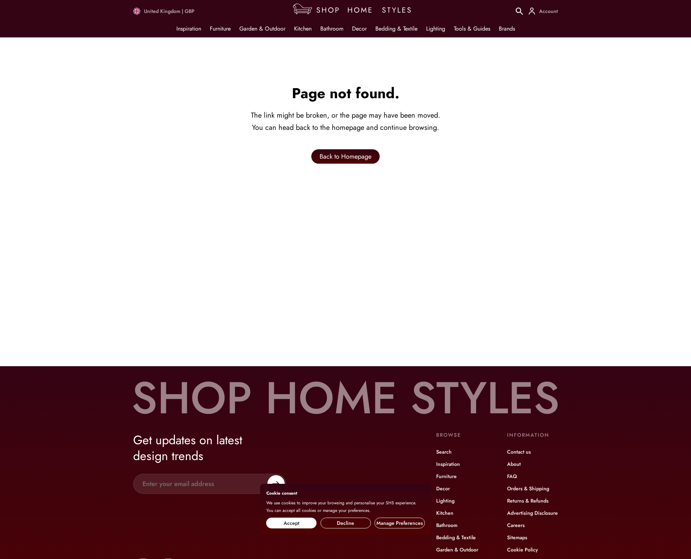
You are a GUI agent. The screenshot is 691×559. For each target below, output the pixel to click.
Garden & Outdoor (262, 28)
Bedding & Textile (396, 28)
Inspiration (188, 28)
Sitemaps (517, 537)
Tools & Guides (472, 28)
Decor (359, 28)
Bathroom (331, 28)
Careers (516, 525)
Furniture (220, 28)
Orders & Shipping (528, 488)
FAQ (512, 476)
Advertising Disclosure (532, 513)
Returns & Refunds (527, 500)
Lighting (435, 28)
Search (444, 451)
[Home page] (355, 11)
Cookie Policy (522, 549)
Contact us (519, 451)
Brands (507, 28)
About (514, 464)
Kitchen (303, 28)
